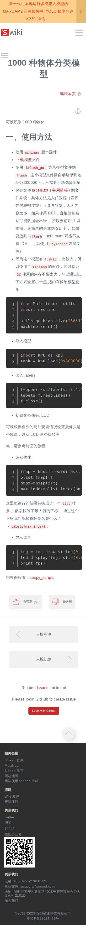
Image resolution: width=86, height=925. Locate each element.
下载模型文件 (28, 160)
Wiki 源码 (12, 796)
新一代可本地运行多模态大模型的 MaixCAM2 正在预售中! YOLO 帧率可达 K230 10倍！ (38, 11)
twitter (9, 817)
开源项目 (11, 802)
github (10, 828)
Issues (42, 688)
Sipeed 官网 (14, 760)
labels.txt (40, 190)
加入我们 (11, 901)
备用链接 (60, 190)
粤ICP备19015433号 (43, 918)
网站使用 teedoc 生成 (21, 781)
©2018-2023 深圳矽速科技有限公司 (43, 913)
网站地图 (11, 776)
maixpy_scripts (40, 578)
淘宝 (8, 822)
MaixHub (12, 765)
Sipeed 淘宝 (14, 771)
